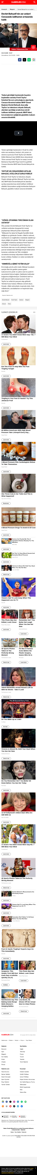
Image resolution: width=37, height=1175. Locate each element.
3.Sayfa (3, 1062)
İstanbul (21, 299)
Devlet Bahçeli (5, 299)
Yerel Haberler (24, 1062)
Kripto (3, 1059)
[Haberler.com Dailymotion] (21, 1106)
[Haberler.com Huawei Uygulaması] (22, 1116)
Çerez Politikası (24, 1077)
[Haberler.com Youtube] (10, 1106)
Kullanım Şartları (24, 1071)
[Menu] (2, 2)
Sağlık (21, 1049)
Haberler (3, 1046)
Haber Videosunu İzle (19, 49)
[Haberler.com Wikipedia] (6, 1106)
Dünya (3, 1064)
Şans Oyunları (5, 1079)
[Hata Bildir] (17, 1135)
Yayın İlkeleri (29, 1040)
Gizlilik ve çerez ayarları (8, 1135)
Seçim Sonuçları (6, 1077)
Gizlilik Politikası (24, 1074)
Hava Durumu (5, 1071)
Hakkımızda (4, 1040)
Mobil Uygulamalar (25, 1087)
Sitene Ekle (23, 1092)
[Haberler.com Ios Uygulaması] (5, 1116)
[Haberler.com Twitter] (10, 1101)
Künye (22, 1040)
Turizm (22, 1056)
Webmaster (23, 1084)
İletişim (16, 1040)
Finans (22, 1054)
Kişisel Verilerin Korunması (27, 1079)
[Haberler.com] (7, 1035)
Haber (12, 1132)
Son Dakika (4, 1056)
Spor (2, 1051)
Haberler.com (5, 1069)
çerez (31, 1168)
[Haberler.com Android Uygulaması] (14, 1116)
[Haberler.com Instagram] (14, 1101)
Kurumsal (23, 1069)
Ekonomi (3, 1049)
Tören (9, 303)
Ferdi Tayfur (14, 299)
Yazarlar (22, 1059)
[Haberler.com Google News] (2, 1101)
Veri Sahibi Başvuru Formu (27, 1082)
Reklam (11, 1040)
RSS (21, 1089)
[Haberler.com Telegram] (18, 1106)
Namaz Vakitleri (5, 1074)
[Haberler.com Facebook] (6, 1101)
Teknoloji (22, 1051)
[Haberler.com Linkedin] (18, 1101)
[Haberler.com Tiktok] (14, 1106)
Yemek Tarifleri (5, 1084)
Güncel (4, 303)
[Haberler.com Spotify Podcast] (25, 1101)
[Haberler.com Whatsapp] (21, 1101)
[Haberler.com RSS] (2, 1106)
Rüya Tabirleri (5, 1082)
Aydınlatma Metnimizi (7, 1173)
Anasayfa (4, 9)
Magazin (12, 9)
